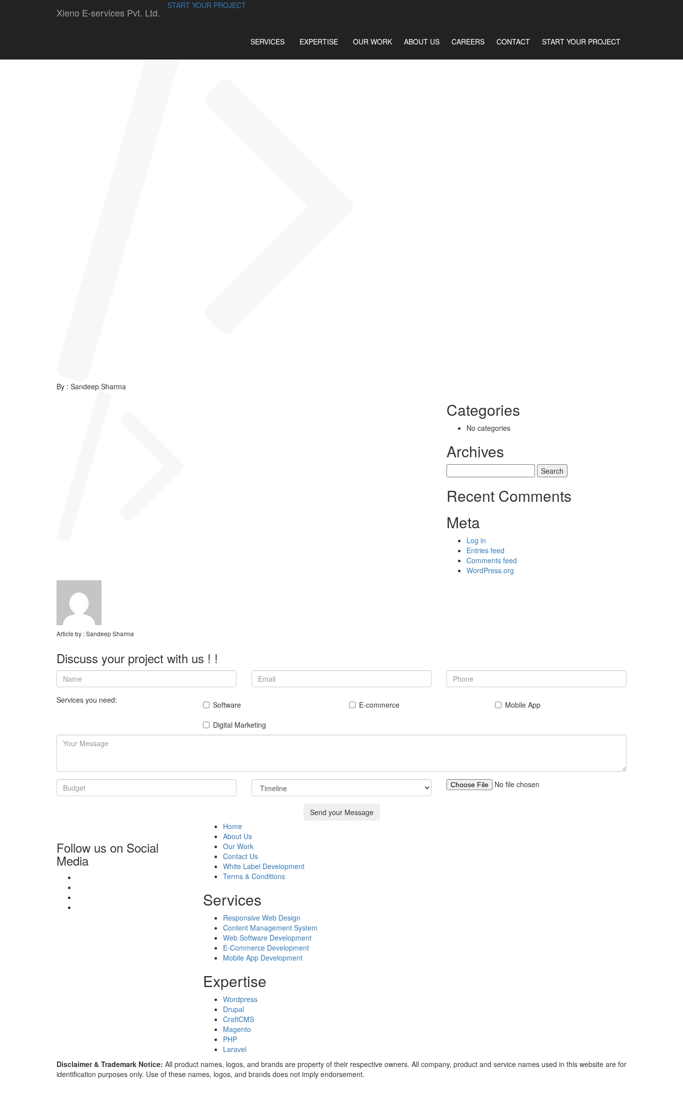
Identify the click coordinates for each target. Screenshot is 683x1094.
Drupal (233, 1009)
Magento (237, 1029)
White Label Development (263, 866)
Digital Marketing (239, 725)
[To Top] (3, 1089)
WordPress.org (490, 570)
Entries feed (485, 550)
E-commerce (379, 705)
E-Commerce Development (266, 948)
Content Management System (270, 928)
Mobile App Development (262, 958)
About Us (422, 41)
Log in (476, 540)
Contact (513, 41)
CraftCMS (238, 1019)
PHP (230, 1039)
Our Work (372, 41)
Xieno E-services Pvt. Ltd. (108, 12)
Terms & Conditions (254, 876)
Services (267, 41)
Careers (468, 41)
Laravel (234, 1049)
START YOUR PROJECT (207, 5)
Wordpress (240, 999)
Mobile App (522, 705)
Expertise (319, 41)
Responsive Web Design (261, 918)
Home (232, 826)
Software (227, 705)
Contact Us (240, 856)
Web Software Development (267, 938)
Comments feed (491, 560)
